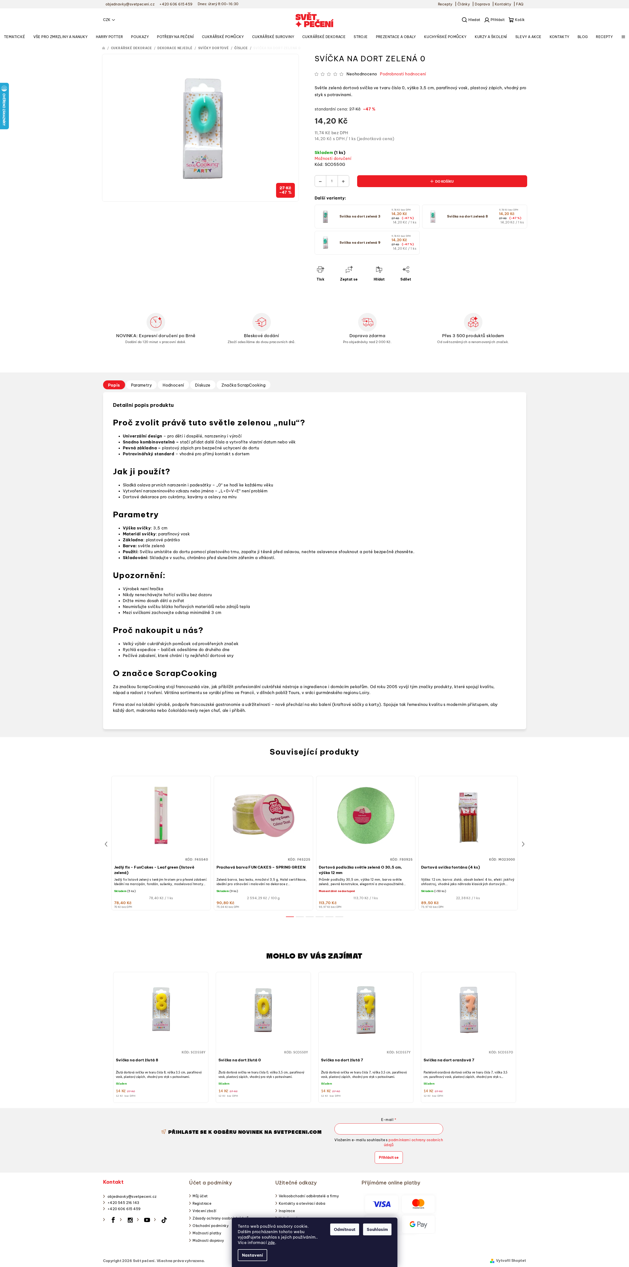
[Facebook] (113, 1220)
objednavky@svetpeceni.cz (132, 1196)
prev (106, 844)
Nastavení (252, 1255)
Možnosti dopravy (208, 1240)
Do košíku (444, 181)
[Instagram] (130, 1220)
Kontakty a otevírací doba (302, 1203)
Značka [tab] (243, 385)
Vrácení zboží (204, 1211)
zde (271, 1242)
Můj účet (200, 1196)
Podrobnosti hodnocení (403, 73)
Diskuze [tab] (203, 385)
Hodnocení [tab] (173, 385)
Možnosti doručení (333, 158)
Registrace (202, 1203)
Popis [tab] (114, 385)
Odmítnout (344, 1229)
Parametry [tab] (141, 385)
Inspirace (287, 1211)
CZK (106, 20)
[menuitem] (14, 37)
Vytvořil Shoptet (511, 1260)
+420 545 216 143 (123, 1203)
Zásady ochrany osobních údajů (221, 1218)
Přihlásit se (389, 1157)
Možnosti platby (207, 1233)
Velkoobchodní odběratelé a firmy (309, 1196)
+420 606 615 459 (124, 1209)
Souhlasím (377, 1229)
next (523, 844)
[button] (161, 1042)
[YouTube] (147, 1220)
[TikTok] (164, 1220)
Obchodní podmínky (211, 1225)
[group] (160, 1036)
